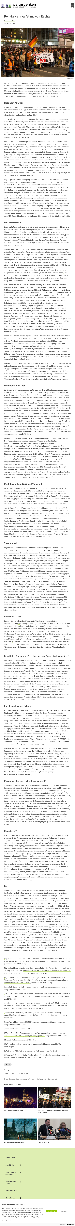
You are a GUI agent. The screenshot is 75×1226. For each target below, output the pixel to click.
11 (5, 1040)
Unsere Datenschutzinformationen (11, 1221)
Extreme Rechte (23, 1073)
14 (5, 1055)
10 (5, 1033)
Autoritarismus (10, 1073)
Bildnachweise (70, 78)
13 (5, 1051)
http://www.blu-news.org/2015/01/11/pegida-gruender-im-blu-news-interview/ (39, 961)
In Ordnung (51, 1211)
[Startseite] (18, 5)
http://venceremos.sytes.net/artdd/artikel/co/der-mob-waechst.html (33, 996)
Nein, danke (63, 1211)
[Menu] (72, 5)
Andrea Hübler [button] (9, 21)
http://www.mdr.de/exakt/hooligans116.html (49, 987)
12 (5, 1044)
